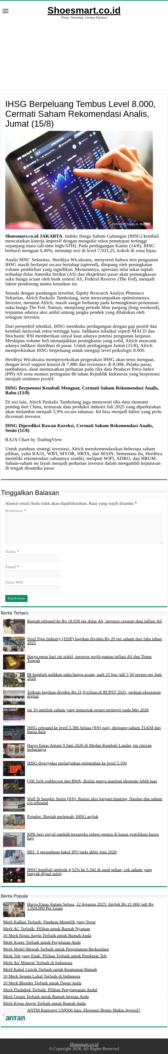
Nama (12, 551)
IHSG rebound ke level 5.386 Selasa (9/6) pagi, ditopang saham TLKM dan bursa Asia (94, 729)
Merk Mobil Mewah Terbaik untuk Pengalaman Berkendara (56, 949)
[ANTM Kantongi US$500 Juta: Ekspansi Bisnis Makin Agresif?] (14, 1015)
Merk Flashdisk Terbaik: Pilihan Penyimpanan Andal (50, 989)
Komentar (15, 510)
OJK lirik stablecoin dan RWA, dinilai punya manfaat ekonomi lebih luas (92, 781)
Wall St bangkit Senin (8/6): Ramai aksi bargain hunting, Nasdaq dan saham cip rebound (94, 800)
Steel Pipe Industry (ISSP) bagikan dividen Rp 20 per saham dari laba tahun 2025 (94, 640)
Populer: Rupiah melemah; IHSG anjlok (62, 816)
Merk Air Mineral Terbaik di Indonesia (37, 962)
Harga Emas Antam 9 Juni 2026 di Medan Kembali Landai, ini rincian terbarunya (89, 747)
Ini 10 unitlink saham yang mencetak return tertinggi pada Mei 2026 (88, 709)
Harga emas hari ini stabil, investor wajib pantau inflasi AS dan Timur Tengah (89, 658)
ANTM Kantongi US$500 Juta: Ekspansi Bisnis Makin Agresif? (83, 1010)
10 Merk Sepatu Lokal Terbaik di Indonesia (41, 976)
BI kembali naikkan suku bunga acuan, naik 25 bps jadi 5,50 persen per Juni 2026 (94, 676)
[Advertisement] (84, 52)
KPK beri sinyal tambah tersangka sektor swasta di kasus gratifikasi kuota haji (93, 836)
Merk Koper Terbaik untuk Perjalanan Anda (42, 942)
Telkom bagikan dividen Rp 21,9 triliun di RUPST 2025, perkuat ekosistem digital (94, 694)
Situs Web (14, 582)
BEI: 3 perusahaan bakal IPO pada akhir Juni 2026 (72, 851)
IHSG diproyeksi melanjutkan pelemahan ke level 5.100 (77, 763)
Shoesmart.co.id (84, 10)
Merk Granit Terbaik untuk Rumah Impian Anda (46, 996)
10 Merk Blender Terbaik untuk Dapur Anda (42, 982)
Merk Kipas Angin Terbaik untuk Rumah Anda (44, 1003)
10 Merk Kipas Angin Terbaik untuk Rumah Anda (47, 935)
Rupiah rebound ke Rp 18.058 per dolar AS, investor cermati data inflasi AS (94, 621)
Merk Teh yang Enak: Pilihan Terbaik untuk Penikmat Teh (55, 955)
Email (12, 566)
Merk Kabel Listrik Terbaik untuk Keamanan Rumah (50, 969)
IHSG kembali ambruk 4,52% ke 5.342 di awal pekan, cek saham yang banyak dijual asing (89, 871)
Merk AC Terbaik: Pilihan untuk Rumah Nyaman (46, 928)
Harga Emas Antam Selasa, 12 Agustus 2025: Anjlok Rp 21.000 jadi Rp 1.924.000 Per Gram (90, 906)
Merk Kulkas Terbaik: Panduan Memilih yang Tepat (49, 921)
